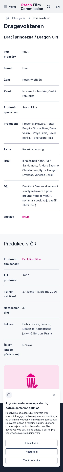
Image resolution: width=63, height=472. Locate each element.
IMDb (25, 216)
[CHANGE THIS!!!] (7, 18)
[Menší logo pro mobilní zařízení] (32, 9)
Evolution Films (31, 259)
